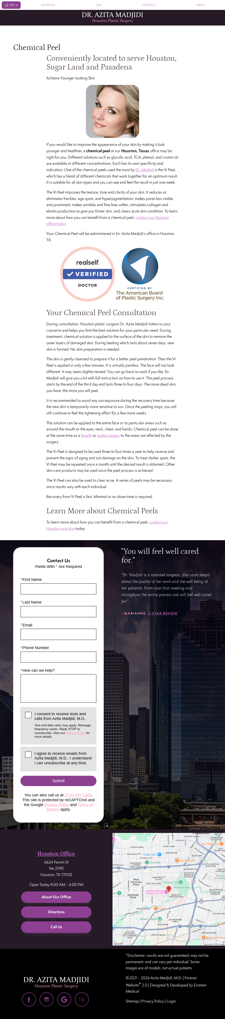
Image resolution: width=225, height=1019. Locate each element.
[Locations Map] (168, 888)
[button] (11, 5)
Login (171, 1001)
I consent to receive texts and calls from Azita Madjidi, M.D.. (62, 725)
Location (48, 5)
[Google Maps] (64, 999)
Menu (200, 5)
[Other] (82, 999)
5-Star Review (163, 613)
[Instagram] (47, 999)
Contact (149, 5)
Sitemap (132, 1001)
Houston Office (56, 854)
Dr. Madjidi (145, 169)
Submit (58, 781)
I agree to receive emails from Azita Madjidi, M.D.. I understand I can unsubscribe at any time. (63, 758)
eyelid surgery (108, 435)
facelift (86, 435)
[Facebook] (29, 999)
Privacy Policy (75, 733)
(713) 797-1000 (78, 795)
